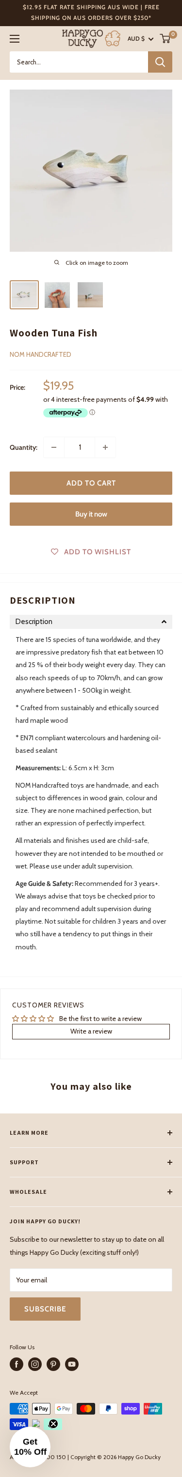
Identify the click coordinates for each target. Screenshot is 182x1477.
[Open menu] (14, 39)
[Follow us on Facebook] (16, 1364)
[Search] (160, 62)
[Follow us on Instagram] (35, 1364)
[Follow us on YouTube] (72, 1364)
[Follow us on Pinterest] (53, 1364)
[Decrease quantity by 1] (54, 447)
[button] (91, 622)
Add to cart (91, 483)
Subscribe (45, 1309)
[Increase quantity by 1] (105, 447)
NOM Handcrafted (40, 354)
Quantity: (23, 447)
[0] (165, 38)
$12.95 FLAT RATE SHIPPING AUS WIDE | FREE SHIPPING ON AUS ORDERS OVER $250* (91, 12)
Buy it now (91, 514)
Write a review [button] (91, 1031)
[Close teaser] (53, 1424)
